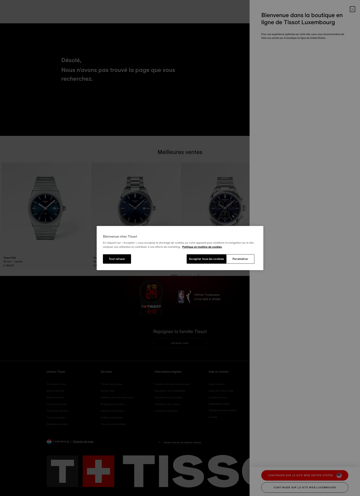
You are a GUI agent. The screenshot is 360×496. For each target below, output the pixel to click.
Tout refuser (117, 259)
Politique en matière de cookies (202, 247)
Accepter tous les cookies (206, 259)
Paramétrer (240, 259)
